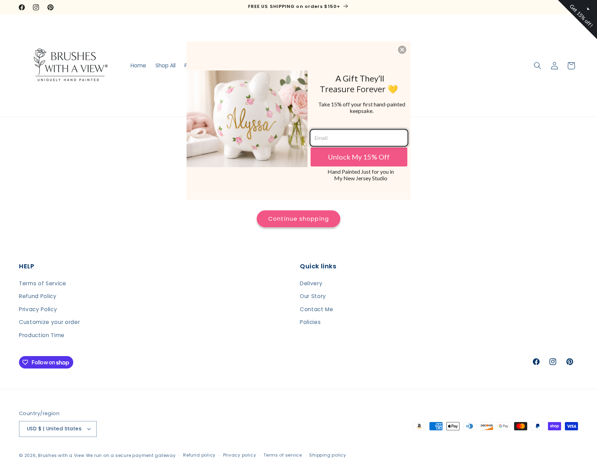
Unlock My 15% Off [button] (359, 157)
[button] (402, 50)
